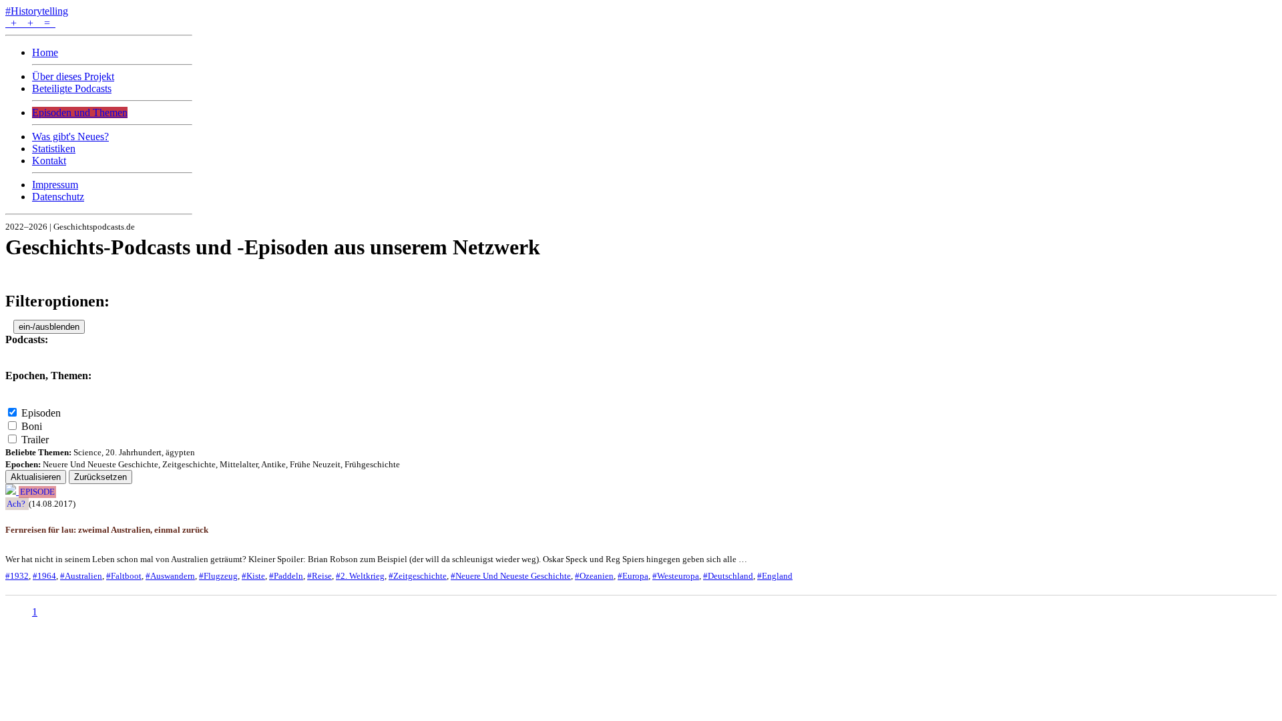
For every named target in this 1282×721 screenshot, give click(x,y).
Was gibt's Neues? (70, 136)
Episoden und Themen (80, 112)
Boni (31, 426)
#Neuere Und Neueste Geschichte (511, 576)
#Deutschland (728, 576)
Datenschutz (58, 196)
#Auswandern (170, 576)
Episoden (41, 413)
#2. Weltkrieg (360, 576)
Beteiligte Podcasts (72, 88)
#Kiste (253, 576)
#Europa (633, 576)
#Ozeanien (594, 576)
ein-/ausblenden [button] (49, 327)
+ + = (30, 23)
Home (45, 52)
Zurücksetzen (100, 477)
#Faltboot (124, 576)
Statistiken (53, 148)
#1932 (17, 576)
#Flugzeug (218, 576)
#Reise (319, 576)
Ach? (16, 504)
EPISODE (37, 492)
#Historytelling (36, 11)
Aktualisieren (36, 477)
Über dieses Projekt (73, 76)
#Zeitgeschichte (418, 576)
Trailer (35, 439)
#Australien (81, 576)
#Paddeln (286, 576)
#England (775, 576)
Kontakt (49, 160)
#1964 (44, 576)
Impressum (55, 184)
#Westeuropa (675, 576)
